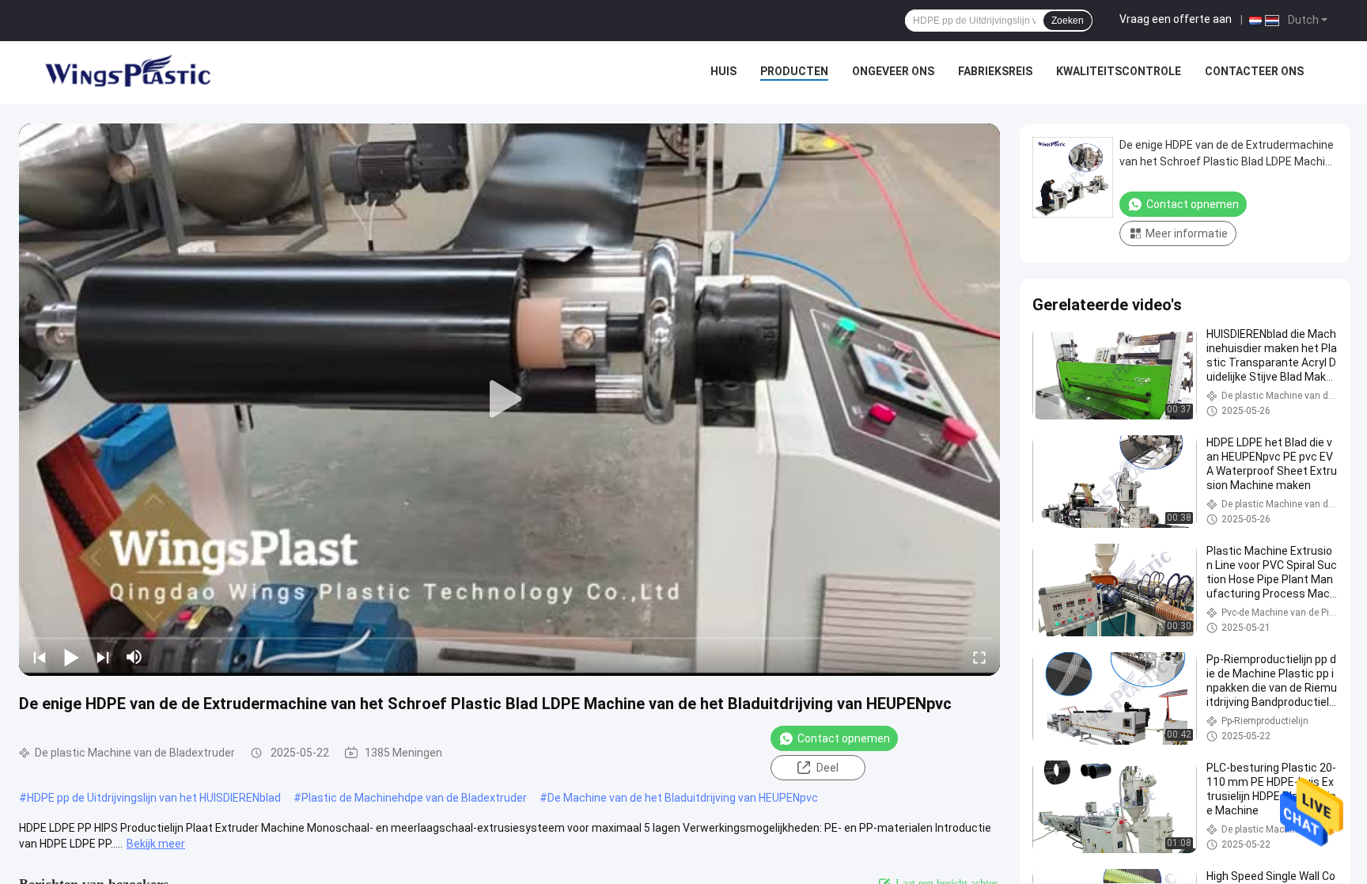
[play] (509, 399)
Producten (794, 71)
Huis (723, 71)
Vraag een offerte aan (1175, 19)
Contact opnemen (843, 738)
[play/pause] (71, 657)
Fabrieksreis (995, 71)
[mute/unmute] (134, 657)
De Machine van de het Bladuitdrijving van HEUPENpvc (682, 797)
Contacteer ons (1254, 71)
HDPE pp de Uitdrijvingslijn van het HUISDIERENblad (154, 797)
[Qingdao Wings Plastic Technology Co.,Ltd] (127, 73)
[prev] (39, 657)
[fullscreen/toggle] (979, 657)
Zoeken (1067, 20)
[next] (103, 657)
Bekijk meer (156, 843)
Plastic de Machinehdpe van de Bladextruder (414, 797)
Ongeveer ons (893, 71)
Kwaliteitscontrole (1118, 71)
